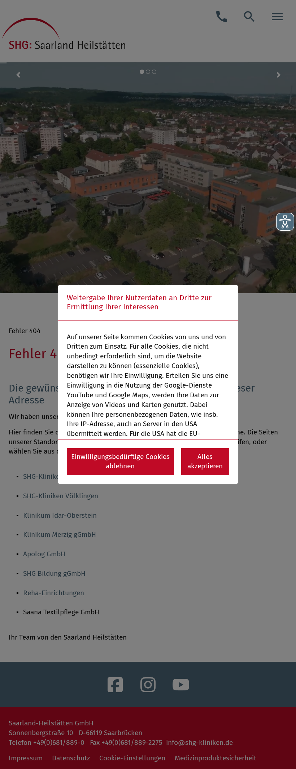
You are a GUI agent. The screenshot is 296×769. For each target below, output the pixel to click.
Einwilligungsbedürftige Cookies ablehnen (120, 461)
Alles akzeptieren (205, 461)
